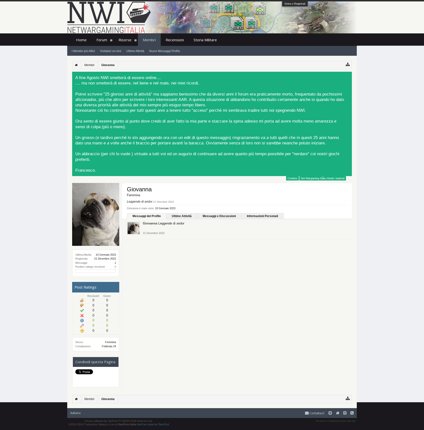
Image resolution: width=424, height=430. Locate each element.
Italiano (75, 413)
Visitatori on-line (110, 51)
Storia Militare (205, 39)
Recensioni (175, 39)
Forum (101, 39)
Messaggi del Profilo (146, 216)
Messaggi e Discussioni (219, 216)
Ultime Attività (182, 216)
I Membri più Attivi (83, 51)
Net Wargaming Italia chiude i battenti (322, 178)
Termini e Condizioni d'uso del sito (336, 420)
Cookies (292, 178)
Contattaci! (316, 413)
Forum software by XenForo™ (119, 420)
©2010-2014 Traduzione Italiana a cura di (102, 424)
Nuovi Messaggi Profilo (164, 51)
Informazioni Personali (262, 216)
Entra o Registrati (295, 3)
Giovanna (150, 223)
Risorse (125, 39)
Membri (149, 39)
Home (81, 39)
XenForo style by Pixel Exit (153, 424)
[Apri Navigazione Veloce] (348, 64)
